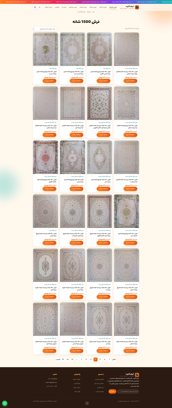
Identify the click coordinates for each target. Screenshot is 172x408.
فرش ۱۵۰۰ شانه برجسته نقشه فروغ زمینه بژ (100, 289)
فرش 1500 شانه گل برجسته (131, 68)
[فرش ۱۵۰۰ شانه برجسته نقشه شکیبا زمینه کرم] (45, 265)
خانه (93, 12)
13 (72, 359)
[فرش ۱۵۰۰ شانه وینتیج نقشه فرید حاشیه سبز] (126, 211)
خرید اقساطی (100, 388)
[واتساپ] (87, 403)
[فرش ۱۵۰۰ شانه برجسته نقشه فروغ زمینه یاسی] (45, 211)
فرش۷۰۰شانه (83, 7)
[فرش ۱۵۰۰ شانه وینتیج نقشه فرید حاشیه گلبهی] (45, 157)
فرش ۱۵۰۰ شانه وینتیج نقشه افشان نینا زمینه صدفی (127, 127)
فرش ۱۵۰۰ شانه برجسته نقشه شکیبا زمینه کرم (45, 289)
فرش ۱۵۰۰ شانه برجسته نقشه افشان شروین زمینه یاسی (72, 343)
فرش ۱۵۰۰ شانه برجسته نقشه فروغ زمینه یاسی (46, 235)
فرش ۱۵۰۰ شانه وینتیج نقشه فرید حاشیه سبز (127, 235)
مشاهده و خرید (130, 81)
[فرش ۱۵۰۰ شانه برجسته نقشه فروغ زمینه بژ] (99, 265)
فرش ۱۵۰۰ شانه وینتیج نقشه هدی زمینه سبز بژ (46, 73)
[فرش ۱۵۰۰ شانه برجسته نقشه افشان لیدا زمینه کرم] (72, 103)
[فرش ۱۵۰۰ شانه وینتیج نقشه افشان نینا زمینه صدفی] (126, 103)
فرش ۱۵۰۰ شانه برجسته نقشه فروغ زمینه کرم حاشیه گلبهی (100, 235)
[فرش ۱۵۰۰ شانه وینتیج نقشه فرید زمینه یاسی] (72, 157)
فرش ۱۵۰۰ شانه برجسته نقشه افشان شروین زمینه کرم (45, 343)
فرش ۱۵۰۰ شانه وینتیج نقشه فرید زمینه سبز (100, 181)
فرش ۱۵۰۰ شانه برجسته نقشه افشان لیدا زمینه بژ (126, 181)
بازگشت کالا (77, 392)
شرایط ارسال (77, 383)
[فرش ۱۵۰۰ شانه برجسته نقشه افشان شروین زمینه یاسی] (72, 319)
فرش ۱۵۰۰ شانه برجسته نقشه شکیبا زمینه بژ (99, 343)
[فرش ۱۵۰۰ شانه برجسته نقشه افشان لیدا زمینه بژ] (126, 157)
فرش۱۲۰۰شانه (102, 7)
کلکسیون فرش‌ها (99, 379)
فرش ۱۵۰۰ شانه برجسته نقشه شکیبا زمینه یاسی (72, 289)
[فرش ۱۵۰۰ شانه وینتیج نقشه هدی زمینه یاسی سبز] (72, 49)
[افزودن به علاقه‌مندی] (116, 35)
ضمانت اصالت (76, 388)
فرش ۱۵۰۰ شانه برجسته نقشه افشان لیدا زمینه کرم (72, 127)
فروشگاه (89, 12)
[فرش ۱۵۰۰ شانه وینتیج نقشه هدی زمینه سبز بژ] (45, 49)
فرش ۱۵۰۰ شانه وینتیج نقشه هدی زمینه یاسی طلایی (100, 73)
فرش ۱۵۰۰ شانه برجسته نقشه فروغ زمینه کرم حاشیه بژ (73, 235)
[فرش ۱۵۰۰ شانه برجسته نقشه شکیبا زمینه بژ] (99, 319)
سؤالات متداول (76, 379)
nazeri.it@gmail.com (51, 382)
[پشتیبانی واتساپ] (4, 403)
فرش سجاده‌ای (73, 7)
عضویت (112, 391)
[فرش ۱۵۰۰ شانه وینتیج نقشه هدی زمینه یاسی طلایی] (99, 49)
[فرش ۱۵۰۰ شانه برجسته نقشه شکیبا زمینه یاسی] (72, 265)
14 (67, 359)
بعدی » (58, 359)
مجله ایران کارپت (99, 392)
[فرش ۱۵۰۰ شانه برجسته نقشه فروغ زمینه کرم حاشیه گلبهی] (99, 211)
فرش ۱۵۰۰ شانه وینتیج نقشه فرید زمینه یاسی (73, 181)
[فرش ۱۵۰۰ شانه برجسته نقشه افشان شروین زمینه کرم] (45, 319)
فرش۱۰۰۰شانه (92, 7)
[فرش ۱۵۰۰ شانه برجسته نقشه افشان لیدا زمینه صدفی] (45, 103)
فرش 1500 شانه (106, 68)
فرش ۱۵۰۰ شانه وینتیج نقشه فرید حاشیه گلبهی (46, 181)
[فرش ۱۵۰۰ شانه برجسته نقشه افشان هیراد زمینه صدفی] (126, 49)
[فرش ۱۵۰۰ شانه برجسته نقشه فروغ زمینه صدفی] (126, 265)
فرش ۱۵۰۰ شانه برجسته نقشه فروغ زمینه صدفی (127, 289)
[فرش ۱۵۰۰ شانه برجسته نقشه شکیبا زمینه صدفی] (126, 319)
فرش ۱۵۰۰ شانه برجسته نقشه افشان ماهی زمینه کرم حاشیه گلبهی (99, 127)
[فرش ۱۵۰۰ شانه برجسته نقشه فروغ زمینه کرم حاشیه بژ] (72, 211)
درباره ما (64, 7)
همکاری (57, 7)
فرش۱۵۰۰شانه (113, 7)
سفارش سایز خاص (99, 383)
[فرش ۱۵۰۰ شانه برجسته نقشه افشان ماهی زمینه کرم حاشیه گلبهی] (99, 103)
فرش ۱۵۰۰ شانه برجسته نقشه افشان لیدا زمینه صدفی (45, 127)
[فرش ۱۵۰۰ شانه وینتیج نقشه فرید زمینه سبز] (99, 157)
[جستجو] (40, 7)
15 (63, 359)
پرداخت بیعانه (48, 7)
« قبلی (114, 359)
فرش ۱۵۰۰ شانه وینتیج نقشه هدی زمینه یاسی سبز (73, 73)
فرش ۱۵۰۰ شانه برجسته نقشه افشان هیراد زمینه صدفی (126, 73)
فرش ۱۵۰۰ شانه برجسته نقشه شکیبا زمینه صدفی (126, 343)
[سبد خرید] (35, 7)
